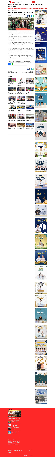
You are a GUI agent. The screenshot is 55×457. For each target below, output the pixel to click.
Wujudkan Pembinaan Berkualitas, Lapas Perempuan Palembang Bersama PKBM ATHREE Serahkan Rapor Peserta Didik (21, 111)
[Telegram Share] (31, 16)
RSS (29, 450)
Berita (15, 427)
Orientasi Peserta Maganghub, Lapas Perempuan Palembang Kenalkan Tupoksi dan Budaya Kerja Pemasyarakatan (30, 111)
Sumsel (12, 432)
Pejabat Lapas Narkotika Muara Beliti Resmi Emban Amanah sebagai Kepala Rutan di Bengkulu (30, 128)
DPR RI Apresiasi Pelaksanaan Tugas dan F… (15, 433)
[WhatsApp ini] (33, 16)
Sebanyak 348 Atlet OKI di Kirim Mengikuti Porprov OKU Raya (14, 72)
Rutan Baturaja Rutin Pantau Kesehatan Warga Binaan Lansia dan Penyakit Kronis (21, 93)
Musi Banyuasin (17, 427)
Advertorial (12, 420)
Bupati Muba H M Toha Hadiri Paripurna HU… (15, 429)
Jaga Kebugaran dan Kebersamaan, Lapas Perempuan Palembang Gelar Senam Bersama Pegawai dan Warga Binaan (12, 93)
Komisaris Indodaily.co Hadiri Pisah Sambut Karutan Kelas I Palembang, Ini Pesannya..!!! (30, 102)
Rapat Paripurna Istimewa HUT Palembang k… (14, 419)
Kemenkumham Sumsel (13, 431)
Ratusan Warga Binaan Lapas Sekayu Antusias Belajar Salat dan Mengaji (43, 8)
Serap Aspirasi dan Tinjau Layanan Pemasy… (16, 422)
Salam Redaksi (10, 450)
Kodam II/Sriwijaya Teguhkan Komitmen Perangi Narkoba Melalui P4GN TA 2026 (30, 120)
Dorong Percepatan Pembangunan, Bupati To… (15, 426)
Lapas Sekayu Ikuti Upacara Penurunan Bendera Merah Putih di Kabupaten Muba (12, 120)
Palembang (12, 421)
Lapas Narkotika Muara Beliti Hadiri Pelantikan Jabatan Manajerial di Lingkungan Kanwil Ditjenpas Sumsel (21, 128)
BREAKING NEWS (16, 420)
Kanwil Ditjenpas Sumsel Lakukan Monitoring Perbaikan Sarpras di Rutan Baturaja (12, 110)
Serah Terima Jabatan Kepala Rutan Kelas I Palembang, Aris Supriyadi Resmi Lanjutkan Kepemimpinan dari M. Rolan (21, 102)
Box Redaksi (9, 452)
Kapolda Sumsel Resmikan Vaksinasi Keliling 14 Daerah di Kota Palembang (17, 66)
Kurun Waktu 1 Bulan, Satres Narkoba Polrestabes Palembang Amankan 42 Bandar (28, 72)
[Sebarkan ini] (28, 16)
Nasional (19, 420)
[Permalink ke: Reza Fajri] (9, 15)
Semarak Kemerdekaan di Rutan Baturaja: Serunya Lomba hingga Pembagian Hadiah (11, 128)
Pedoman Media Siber (17, 450)
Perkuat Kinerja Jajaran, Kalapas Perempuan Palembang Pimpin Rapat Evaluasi (29, 93)
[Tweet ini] (29, 16)
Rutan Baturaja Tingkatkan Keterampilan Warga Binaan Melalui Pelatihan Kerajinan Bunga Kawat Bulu (12, 102)
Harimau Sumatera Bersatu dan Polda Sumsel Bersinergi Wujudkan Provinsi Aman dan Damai (21, 120)
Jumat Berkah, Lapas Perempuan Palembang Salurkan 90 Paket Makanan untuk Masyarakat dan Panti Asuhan (12, 84)
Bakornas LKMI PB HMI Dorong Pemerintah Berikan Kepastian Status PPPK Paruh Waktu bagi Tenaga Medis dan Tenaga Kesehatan (21, 84)
